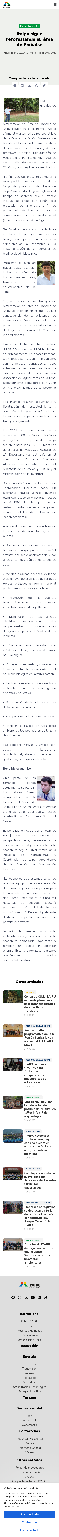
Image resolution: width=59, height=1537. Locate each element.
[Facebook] (13, 1297)
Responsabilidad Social (38, 1026)
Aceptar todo (29, 1514)
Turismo (30, 992)
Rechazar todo (29, 1530)
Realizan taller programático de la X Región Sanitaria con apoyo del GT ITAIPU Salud (39, 1038)
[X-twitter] (26, 1297)
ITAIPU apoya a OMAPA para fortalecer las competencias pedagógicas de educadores (35, 1073)
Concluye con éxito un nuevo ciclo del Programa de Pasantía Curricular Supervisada (40, 1180)
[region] (29, 1510)
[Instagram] (20, 1297)
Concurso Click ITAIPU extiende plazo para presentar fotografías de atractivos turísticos (40, 1004)
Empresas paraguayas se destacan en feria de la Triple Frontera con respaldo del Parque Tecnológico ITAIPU (39, 1216)
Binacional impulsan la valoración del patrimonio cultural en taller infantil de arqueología (40, 1109)
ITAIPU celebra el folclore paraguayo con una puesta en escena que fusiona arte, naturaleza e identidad (37, 1145)
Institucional (33, 1131)
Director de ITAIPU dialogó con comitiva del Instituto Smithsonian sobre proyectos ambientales (39, 1253)
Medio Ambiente (29, 26)
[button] (54, 5)
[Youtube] (33, 1297)
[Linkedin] (39, 1297)
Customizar (29, 1522)
